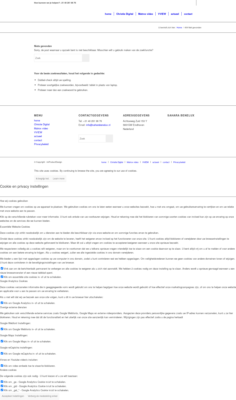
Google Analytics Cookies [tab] (14, 281)
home (37, 120)
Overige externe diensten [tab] (13, 307)
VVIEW (38, 132)
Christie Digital (42, 124)
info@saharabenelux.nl (98, 125)
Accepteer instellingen (13, 395)
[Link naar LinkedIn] (193, 3)
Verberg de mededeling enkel (43, 395)
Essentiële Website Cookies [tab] (15, 226)
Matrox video (41, 128)
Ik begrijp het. (42, 178)
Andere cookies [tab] (8, 370)
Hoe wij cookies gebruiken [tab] (14, 200)
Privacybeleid (41, 144)
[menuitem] (108, 14)
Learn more (59, 178)
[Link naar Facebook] (199, 3)
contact (38, 140)
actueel (38, 136)
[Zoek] (198, 14)
